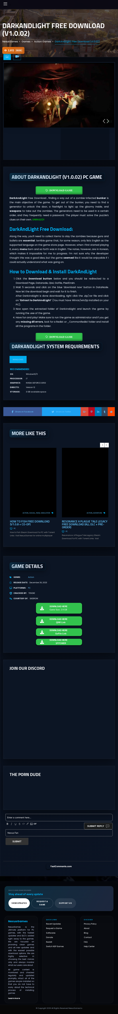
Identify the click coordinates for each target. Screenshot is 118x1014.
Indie (38, 513)
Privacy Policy (90, 924)
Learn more (14, 998)
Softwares (50, 933)
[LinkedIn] (98, 411)
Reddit (49, 942)
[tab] (7, 56)
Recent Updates (53, 924)
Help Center (89, 946)
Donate (49, 937)
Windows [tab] (18, 359)
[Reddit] (111, 411)
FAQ (86, 942)
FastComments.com (61, 866)
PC (15, 528)
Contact (88, 937)
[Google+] (84, 411)
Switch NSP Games (55, 946)
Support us (65, 903)
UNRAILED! (38, 219)
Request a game (42, 903)
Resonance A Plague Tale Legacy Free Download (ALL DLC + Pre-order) (84, 524)
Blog (86, 933)
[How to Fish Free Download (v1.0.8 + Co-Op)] (33, 482)
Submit (17, 841)
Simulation (45, 513)
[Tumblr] (105, 411)
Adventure (97, 513)
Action (25, 513)
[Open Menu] (5, 3)
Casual (32, 513)
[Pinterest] (91, 411)
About (86, 928)
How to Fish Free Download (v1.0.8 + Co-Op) (30, 522)
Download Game (61, 190)
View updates (19, 903)
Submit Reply (95, 826)
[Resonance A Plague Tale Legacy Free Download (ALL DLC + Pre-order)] (85, 482)
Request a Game (54, 928)
